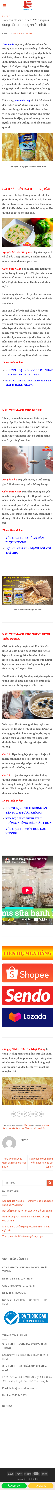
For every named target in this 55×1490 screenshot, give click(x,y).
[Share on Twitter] (24, 1114)
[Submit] (50, 1183)
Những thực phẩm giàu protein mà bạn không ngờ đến (26, 1228)
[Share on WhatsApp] (13, 1114)
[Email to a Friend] (30, 1114)
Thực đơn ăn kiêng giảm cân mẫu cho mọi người (14, 1162)
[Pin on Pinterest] (35, 1114)
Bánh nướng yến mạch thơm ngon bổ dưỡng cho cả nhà (25, 1218)
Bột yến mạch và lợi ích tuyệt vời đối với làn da (27, 1210)
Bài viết (6, 16)
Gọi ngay (15, 1486)
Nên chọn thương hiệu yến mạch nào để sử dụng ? (41, 1162)
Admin (29, 33)
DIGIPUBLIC (32, 1479)
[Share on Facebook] (19, 1114)
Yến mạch (29, 1128)
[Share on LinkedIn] (41, 1114)
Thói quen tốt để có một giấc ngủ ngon (23, 1236)
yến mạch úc (39, 1128)
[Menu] (4, 5)
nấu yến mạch (18, 1128)
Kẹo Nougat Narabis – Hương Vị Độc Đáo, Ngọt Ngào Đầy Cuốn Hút (27, 1202)
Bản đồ (42, 1486)
